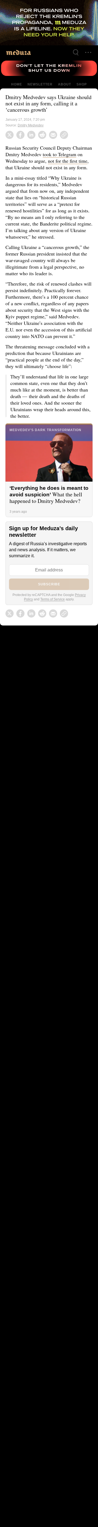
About (64, 84)
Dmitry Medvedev (31, 125)
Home (16, 84)
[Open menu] (88, 52)
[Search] (75, 52)
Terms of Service (52, 612)
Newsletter (40, 84)
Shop (81, 84)
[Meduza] (18, 52)
